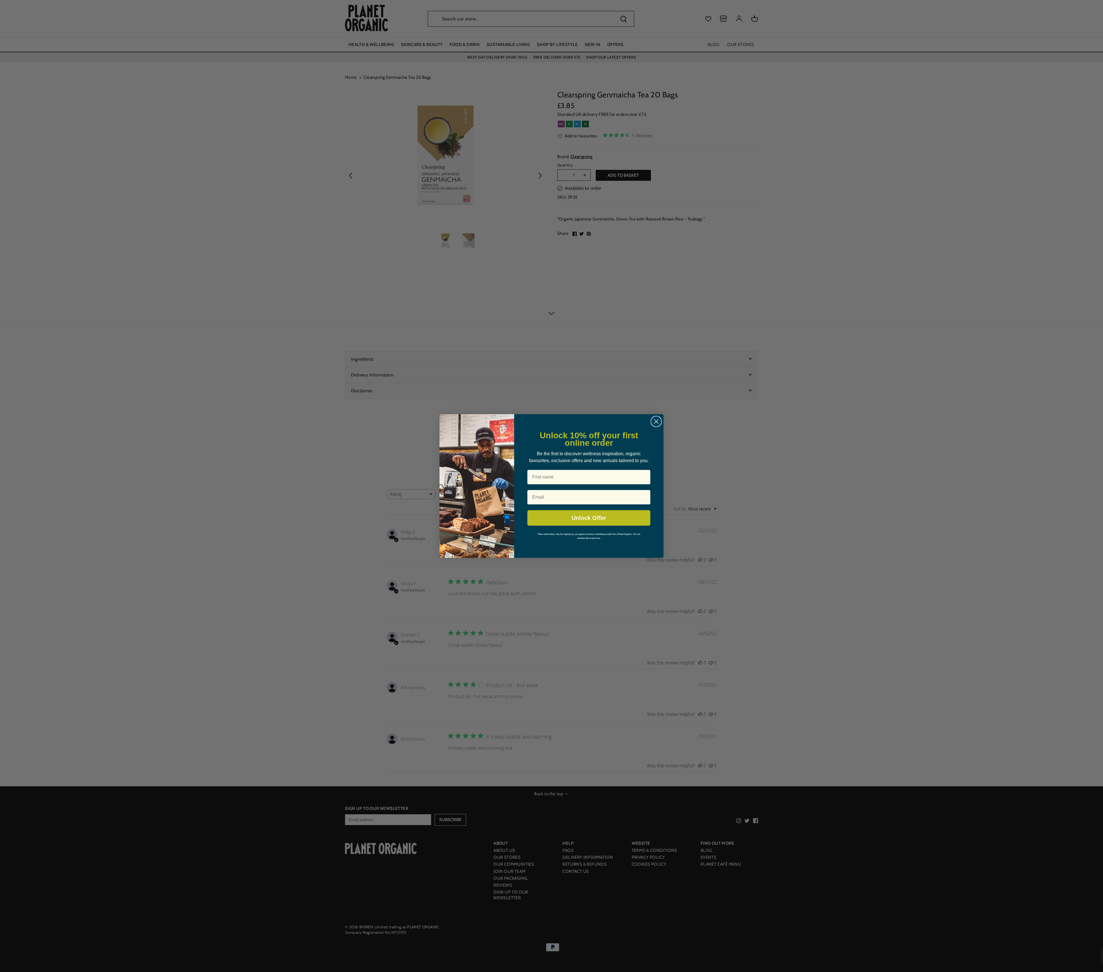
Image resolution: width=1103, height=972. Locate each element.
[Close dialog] (656, 421)
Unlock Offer (589, 518)
